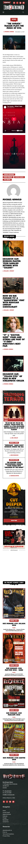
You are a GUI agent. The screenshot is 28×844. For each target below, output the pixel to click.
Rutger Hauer (19, 177)
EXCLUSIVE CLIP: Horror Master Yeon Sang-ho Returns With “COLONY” (12, 263)
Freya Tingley (8, 177)
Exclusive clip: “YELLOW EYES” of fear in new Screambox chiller (13, 377)
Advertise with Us (7, 830)
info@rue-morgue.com (8, 794)
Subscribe (7, 2)
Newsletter (5, 820)
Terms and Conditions (8, 834)
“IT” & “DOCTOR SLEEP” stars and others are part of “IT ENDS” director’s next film (14, 340)
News (16, 442)
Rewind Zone (14, 460)
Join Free (14, 520)
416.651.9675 (8, 791)
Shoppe (5, 818)
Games (12, 442)
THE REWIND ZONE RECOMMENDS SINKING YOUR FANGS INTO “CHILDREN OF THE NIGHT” (14, 464)
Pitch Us (5, 832)
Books (6, 418)
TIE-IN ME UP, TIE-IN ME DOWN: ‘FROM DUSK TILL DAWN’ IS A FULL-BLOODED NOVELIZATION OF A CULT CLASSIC (14, 426)
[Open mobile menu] (3, 12)
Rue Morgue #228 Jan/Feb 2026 (14, 759)
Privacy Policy (6, 836)
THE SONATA (7, 179)
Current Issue (6, 812)
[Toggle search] (23, 12)
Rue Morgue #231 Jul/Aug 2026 (14, 624)
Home (4, 810)
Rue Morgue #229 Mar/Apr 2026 (14, 714)
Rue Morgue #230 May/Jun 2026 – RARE (14, 669)
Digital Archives (7, 814)
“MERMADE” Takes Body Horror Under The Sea (14, 446)
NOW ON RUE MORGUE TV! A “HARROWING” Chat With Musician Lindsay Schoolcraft (13, 301)
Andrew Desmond (9, 174)
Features (5, 816)
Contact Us (5, 821)
